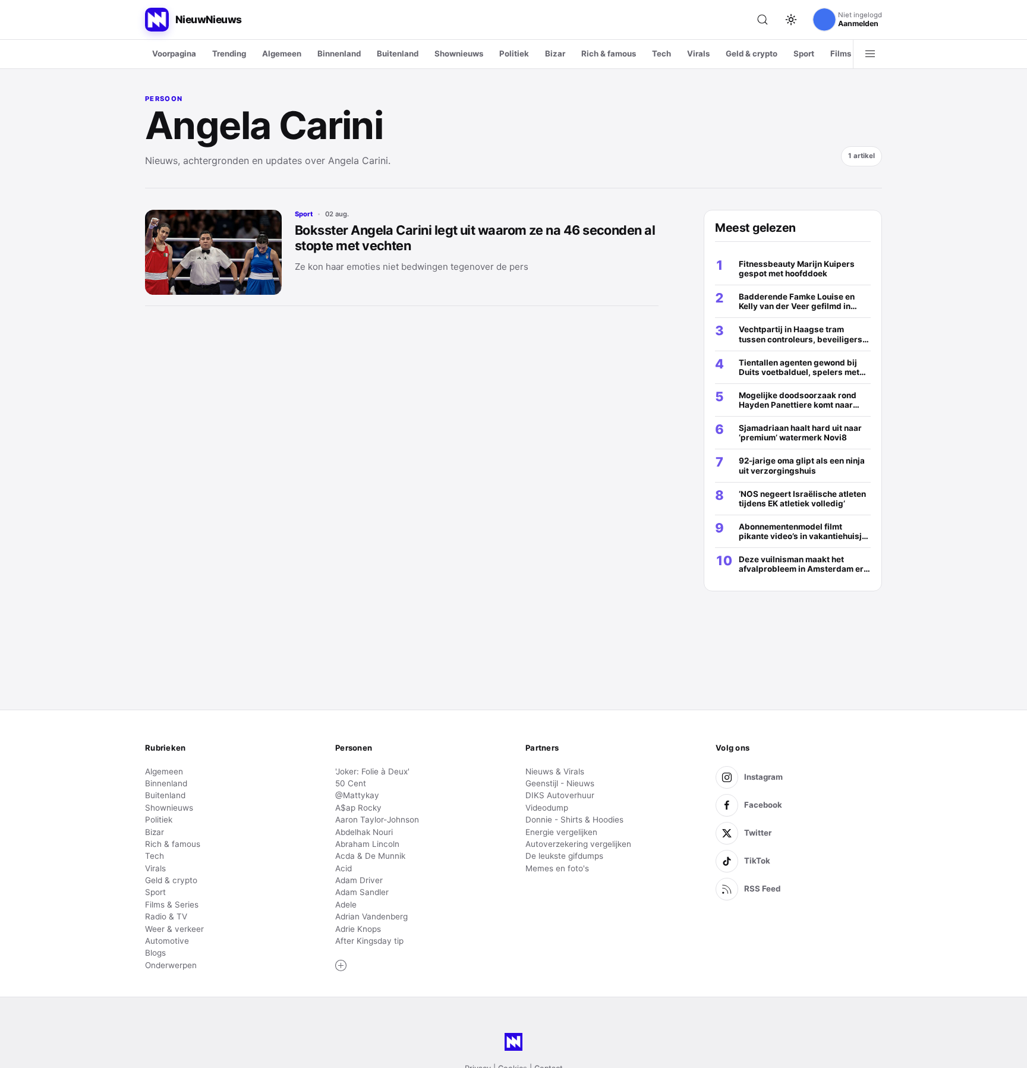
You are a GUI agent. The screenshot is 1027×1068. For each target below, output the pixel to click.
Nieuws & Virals (554, 771)
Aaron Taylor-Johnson (377, 819)
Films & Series (172, 904)
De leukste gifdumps (564, 856)
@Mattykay (357, 795)
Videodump (546, 807)
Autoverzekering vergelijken (578, 844)
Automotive (167, 941)
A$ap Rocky (358, 807)
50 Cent (350, 783)
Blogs (155, 952)
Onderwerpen (171, 965)
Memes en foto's (557, 868)
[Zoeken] (762, 20)
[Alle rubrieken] (870, 54)
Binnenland (339, 53)
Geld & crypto (751, 53)
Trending (229, 53)
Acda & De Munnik (370, 856)
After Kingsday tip (369, 941)
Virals (698, 53)
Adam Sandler (362, 892)
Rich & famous (608, 53)
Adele (346, 904)
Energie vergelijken (561, 832)
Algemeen (281, 53)
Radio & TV (166, 916)
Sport (803, 53)
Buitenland (397, 53)
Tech (661, 53)
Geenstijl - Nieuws (559, 783)
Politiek (514, 53)
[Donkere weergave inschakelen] (791, 20)
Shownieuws (458, 53)
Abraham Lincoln (367, 844)
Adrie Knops (358, 929)
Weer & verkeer (174, 929)
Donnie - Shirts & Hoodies (574, 819)
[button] (341, 966)
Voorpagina (174, 53)
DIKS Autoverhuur (559, 795)
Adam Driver (359, 880)
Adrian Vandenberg (371, 916)
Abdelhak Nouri (364, 832)
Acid (343, 868)
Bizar (555, 53)
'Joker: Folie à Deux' (372, 771)
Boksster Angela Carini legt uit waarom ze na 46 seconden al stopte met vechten (475, 237)
